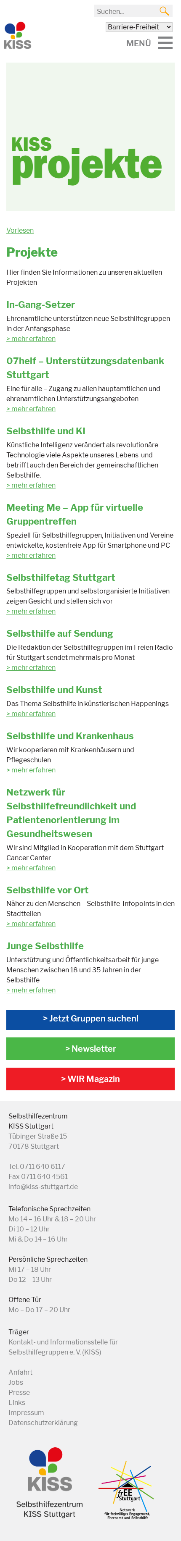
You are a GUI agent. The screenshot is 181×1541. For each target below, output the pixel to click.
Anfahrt (20, 1372)
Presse (19, 1393)
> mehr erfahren (31, 409)
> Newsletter (90, 1049)
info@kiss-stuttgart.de (43, 1187)
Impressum (26, 1413)
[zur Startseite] (17, 47)
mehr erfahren (33, 339)
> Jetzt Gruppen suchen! (90, 1018)
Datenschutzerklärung (43, 1423)
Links (16, 1403)
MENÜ (138, 43)
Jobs (15, 1382)
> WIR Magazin (90, 1079)
